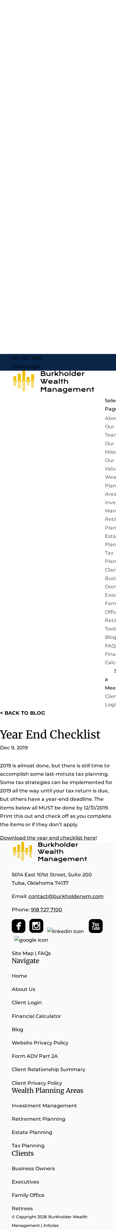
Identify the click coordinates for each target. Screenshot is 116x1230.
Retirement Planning (38, 1119)
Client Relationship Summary (49, 1069)
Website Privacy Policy (40, 1043)
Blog (17, 1029)
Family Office (28, 1195)
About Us (23, 989)
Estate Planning (32, 1132)
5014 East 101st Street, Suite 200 (52, 875)
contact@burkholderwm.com (66, 896)
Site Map (23, 953)
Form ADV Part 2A (35, 1056)
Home (19, 976)
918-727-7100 (27, 358)
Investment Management (44, 1106)
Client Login (26, 366)
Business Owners (33, 1168)
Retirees (22, 1208)
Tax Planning (28, 1146)
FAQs (44, 953)
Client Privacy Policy (37, 1083)
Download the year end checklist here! (48, 838)
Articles (51, 1225)
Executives (25, 1182)
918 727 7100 (46, 910)
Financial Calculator (36, 1016)
